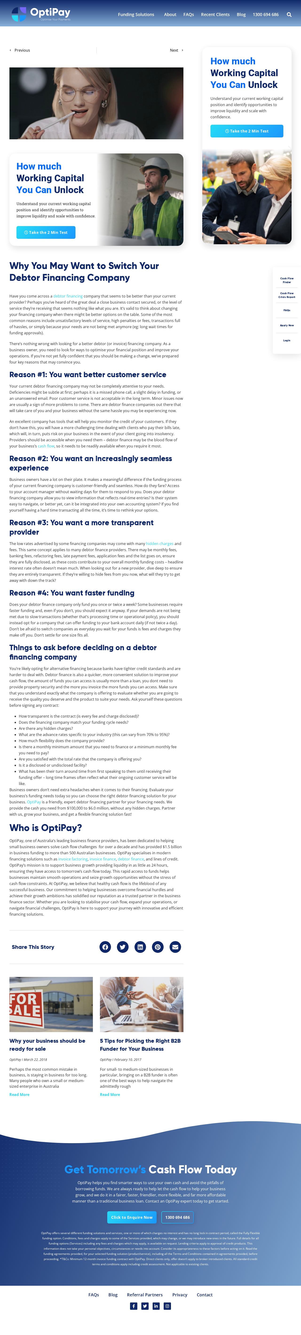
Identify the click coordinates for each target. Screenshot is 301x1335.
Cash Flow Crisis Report (286, 295)
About (170, 14)
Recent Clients (215, 14)
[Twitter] (145, 1306)
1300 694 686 (266, 14)
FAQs (188, 14)
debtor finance (131, 859)
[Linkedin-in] (156, 1306)
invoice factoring (73, 859)
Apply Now (287, 325)
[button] (105, 947)
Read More (19, 1094)
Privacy (179, 1295)
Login (286, 340)
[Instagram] (167, 1306)
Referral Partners (145, 1295)
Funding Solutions (136, 14)
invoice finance (103, 859)
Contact (205, 1295)
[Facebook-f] (133, 1306)
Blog (241, 14)
